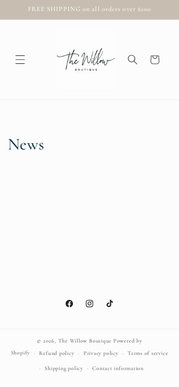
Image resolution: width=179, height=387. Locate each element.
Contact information (118, 368)
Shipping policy (64, 368)
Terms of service (148, 353)
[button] (20, 60)
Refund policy (56, 353)
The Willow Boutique (85, 340)
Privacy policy (101, 353)
